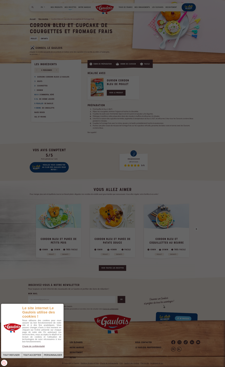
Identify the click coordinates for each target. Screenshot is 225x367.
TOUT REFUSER (11, 355)
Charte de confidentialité (33, 346)
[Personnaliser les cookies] (4, 363)
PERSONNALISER (53, 355)
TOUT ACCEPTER (32, 355)
